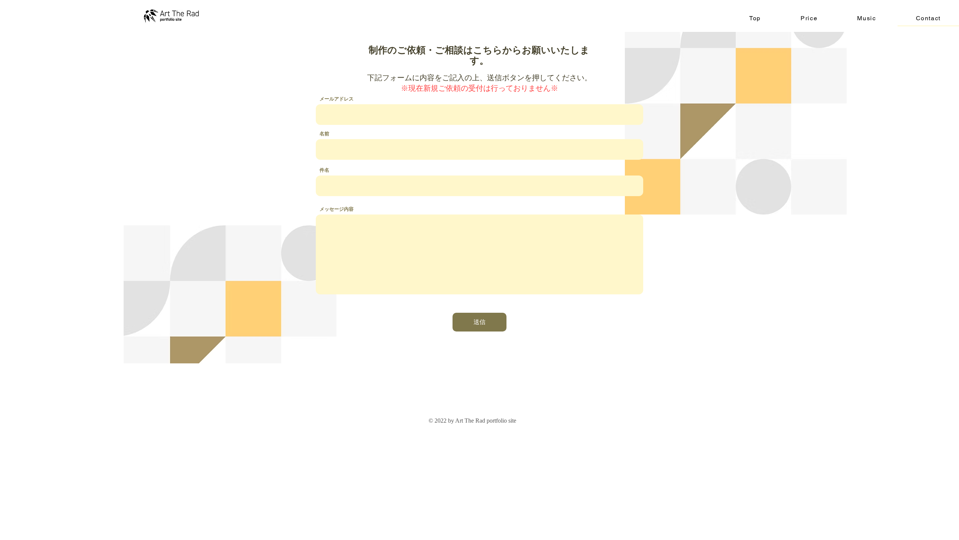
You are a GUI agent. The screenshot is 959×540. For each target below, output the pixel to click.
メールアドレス (337, 98)
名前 (324, 133)
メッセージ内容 (337, 209)
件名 (324, 170)
